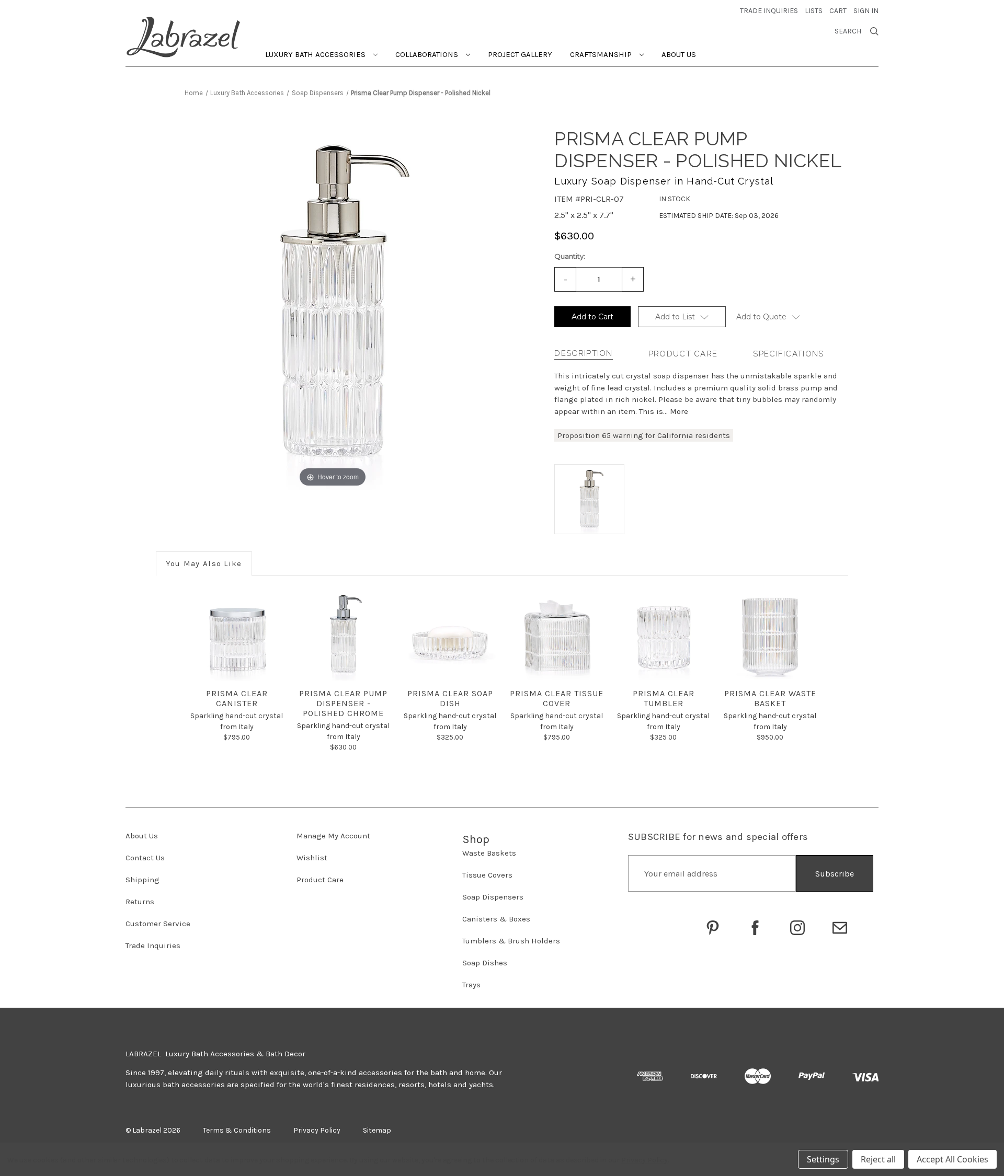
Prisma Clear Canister (237, 698)
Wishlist (311, 857)
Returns (140, 901)
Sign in (865, 10)
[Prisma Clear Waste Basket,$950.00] (770, 635)
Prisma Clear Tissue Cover (556, 698)
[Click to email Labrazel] (839, 927)
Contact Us (145, 857)
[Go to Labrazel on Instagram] (797, 927)
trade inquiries (769, 10)
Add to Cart (592, 316)
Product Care (683, 354)
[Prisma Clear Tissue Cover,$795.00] (556, 635)
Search (848, 31)
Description (583, 353)
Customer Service (158, 923)
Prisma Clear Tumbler (663, 698)
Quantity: (569, 256)
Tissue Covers (487, 875)
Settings (823, 1159)
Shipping (142, 879)
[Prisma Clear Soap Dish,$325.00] (450, 635)
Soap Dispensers (492, 897)
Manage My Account (333, 835)
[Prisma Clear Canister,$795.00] (236, 635)
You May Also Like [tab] (204, 563)
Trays (471, 984)
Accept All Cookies (952, 1159)
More (679, 411)
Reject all (878, 1159)
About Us (678, 54)
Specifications (788, 354)
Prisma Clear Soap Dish (450, 698)
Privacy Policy (644, 1160)
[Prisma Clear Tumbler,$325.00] (663, 635)
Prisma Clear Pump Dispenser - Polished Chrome (343, 703)
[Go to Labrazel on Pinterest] (712, 927)
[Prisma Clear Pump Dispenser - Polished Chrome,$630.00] (343, 635)
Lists (814, 10)
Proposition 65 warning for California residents (643, 435)
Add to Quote (761, 316)
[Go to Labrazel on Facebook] (755, 927)
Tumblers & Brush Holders (511, 941)
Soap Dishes (484, 962)
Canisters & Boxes (496, 919)
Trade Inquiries (153, 945)
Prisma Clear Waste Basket (770, 698)
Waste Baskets (489, 853)
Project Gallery (520, 54)
